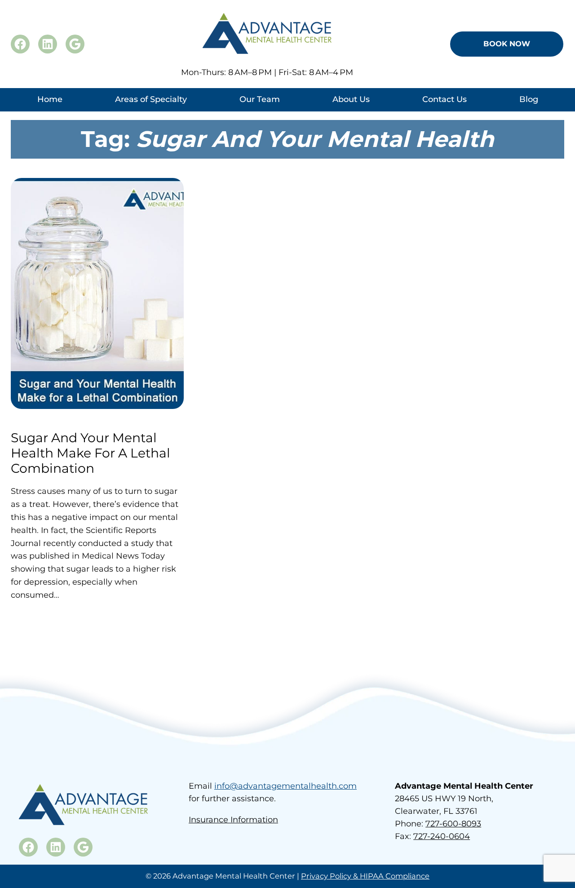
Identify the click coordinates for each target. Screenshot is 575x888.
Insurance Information (233, 820)
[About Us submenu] (351, 109)
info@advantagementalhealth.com (285, 786)
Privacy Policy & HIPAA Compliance (365, 875)
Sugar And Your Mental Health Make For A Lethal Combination (90, 453)
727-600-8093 (453, 824)
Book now (506, 43)
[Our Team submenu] (259, 109)
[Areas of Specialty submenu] (150, 109)
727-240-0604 (441, 836)
